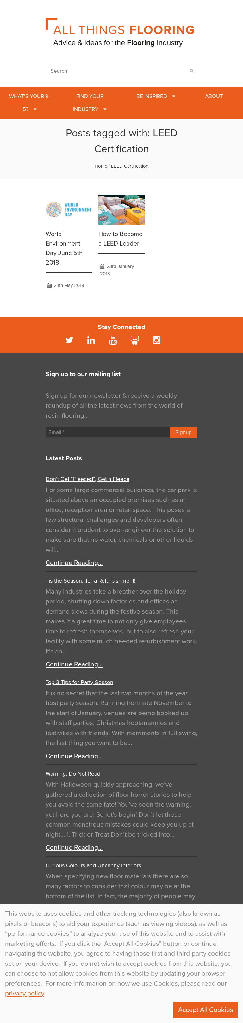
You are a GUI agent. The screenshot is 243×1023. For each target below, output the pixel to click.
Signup (183, 432)
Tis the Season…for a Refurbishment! (90, 580)
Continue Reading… (74, 563)
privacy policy (24, 993)
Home (101, 166)
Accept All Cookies (205, 1010)
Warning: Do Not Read (73, 773)
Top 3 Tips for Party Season (79, 682)
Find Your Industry (88, 103)
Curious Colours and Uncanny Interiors (93, 865)
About (214, 96)
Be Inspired (151, 96)
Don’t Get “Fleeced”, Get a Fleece (87, 479)
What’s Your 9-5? (29, 103)
